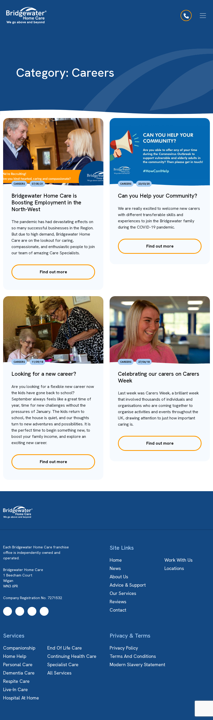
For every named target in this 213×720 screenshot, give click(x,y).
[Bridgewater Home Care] (26, 15)
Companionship (19, 648)
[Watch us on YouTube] (32, 611)
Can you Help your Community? (157, 195)
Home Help (14, 656)
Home (116, 560)
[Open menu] (203, 16)
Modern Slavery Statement (137, 664)
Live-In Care (15, 689)
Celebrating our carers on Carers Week (158, 377)
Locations (174, 568)
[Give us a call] (186, 15)
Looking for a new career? (43, 373)
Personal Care (17, 664)
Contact (118, 610)
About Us (119, 577)
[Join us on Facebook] (7, 611)
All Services (59, 673)
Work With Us (178, 560)
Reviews (118, 602)
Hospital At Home (21, 698)
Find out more (53, 272)
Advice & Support (128, 585)
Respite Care (16, 681)
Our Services (123, 593)
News (115, 568)
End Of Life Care (64, 648)
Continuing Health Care (71, 656)
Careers (19, 183)
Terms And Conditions (133, 656)
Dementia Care (19, 673)
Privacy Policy (124, 648)
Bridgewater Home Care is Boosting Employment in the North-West (46, 202)
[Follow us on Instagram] (19, 611)
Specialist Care (62, 664)
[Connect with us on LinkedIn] (44, 611)
